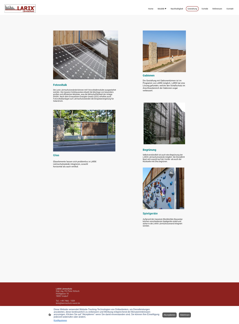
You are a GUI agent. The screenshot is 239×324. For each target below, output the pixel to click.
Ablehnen (185, 315)
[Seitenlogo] (22, 8)
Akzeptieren (169, 315)
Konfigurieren (60, 320)
